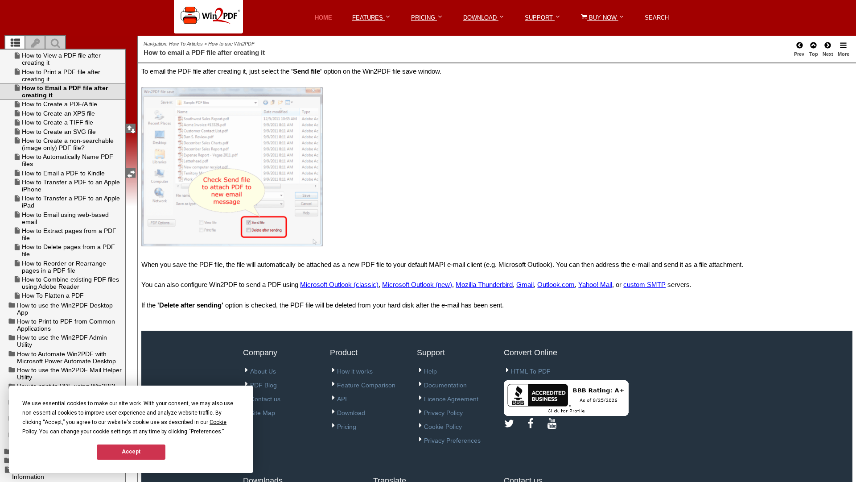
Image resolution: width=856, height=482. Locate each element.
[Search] (55, 43)
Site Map (262, 412)
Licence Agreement (451, 399)
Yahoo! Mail (595, 284)
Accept (131, 452)
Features (368, 17)
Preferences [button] (206, 431)
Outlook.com (556, 284)
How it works (355, 371)
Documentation (445, 385)
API (342, 399)
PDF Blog (263, 385)
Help (430, 371)
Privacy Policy (443, 412)
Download (480, 17)
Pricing (424, 17)
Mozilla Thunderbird (484, 284)
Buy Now (602, 17)
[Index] (35, 43)
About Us (263, 371)
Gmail (525, 284)
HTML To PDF (531, 371)
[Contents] (15, 43)
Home (323, 17)
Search (657, 17)
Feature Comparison (366, 385)
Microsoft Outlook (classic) (339, 284)
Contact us (265, 399)
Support (540, 17)
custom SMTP (644, 284)
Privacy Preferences (452, 440)
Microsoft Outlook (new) (417, 284)
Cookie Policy (443, 426)
